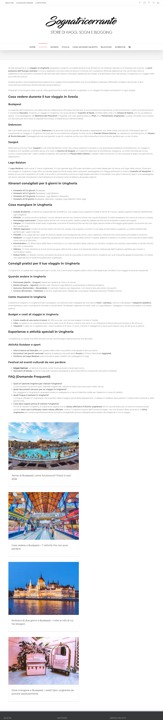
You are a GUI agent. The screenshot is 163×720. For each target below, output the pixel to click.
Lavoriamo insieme (24, 3)
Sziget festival (20, 368)
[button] (130, 46)
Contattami (41, 3)
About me (9, 3)
